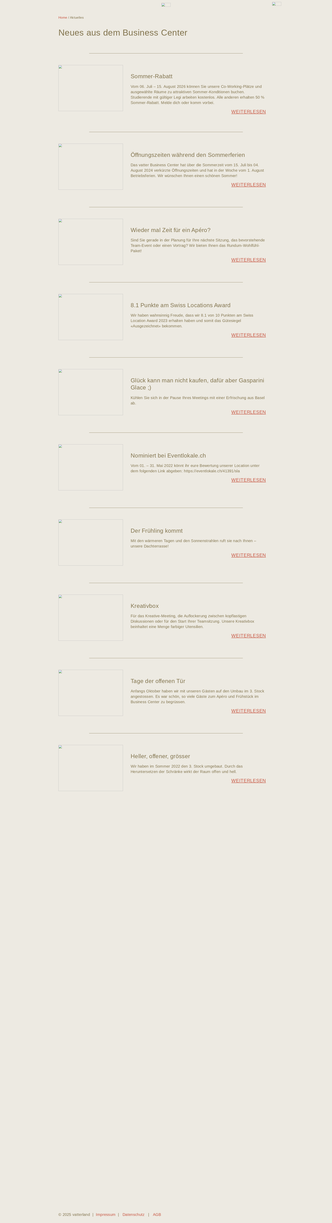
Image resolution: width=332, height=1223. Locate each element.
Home (62, 17)
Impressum (106, 1214)
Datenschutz (133, 1214)
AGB (157, 1214)
